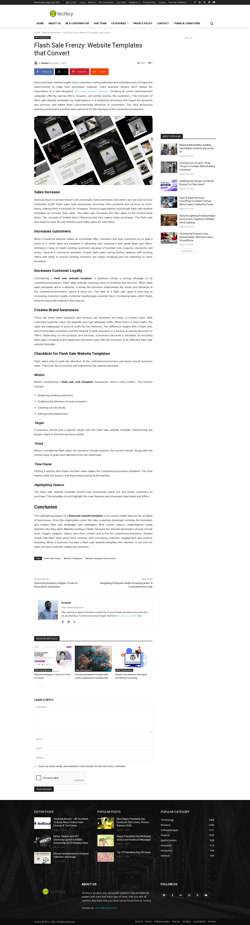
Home (37, 32)
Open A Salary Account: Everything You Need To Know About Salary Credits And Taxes (196, 201)
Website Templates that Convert (100, 558)
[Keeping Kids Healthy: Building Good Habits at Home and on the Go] (169, 149)
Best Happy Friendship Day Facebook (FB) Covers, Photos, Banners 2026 (133, 822)
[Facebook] (195, 2)
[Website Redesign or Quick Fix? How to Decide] (52, 659)
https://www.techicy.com (72, 607)
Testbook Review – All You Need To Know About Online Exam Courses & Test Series (70, 822)
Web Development (51, 32)
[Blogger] (164, 895)
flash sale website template (91, 91)
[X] (204, 2)
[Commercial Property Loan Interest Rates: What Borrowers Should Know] (169, 238)
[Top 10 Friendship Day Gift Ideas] (105, 856)
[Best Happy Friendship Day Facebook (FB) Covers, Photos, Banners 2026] (105, 823)
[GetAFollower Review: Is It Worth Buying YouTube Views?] (169, 185)
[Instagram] (200, 2)
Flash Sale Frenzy (52, 558)
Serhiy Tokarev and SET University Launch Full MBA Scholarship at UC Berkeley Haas (70, 839)
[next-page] (42, 685)
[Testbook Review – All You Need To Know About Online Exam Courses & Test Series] (42, 823)
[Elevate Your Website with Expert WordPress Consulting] (134, 659)
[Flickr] (180, 895)
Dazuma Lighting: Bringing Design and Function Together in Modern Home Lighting (197, 219)
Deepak (45, 63)
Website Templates (73, 558)
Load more (187, 251)
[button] (212, 23)
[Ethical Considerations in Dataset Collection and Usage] (42, 858)
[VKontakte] (206, 895)
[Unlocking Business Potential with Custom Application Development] (93, 659)
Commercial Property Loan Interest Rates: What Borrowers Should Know (196, 237)
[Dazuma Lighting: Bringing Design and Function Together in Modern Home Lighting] (169, 220)
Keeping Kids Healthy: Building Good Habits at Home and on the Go (196, 148)
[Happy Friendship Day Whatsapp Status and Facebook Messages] (105, 840)
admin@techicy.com (106, 907)
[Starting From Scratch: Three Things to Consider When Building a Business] (169, 167)
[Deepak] (36, 63)
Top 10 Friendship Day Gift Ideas (134, 852)
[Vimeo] (209, 2)
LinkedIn (133, 615)
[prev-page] (36, 685)
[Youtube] (214, 2)
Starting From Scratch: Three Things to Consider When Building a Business (197, 166)
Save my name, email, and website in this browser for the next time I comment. (82, 766)
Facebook (123, 615)
